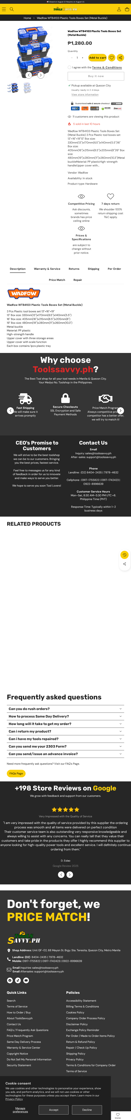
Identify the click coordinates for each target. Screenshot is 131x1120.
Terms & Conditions (107, 67)
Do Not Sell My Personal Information (29, 1059)
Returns (74, 269)
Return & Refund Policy (80, 1042)
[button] (127, 9)
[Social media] (124, 564)
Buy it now (96, 76)
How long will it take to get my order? (40, 724)
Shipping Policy (75, 1053)
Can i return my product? (30, 731)
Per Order (114, 269)
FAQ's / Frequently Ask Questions (27, 1030)
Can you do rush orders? (29, 709)
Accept (53, 1110)
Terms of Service (17, 1006)
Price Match (57, 280)
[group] (13, 88)
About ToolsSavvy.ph (20, 1018)
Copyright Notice (17, 1053)
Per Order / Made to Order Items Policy (90, 1036)
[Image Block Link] (96, 106)
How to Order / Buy (19, 1012)
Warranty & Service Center (23, 1047)
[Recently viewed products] (124, 555)
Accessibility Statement (81, 1000)
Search (11, 1000)
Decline (87, 1110)
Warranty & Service (47, 269)
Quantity (73, 51)
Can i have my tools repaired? (34, 739)
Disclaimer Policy (77, 1024)
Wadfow (83, 172)
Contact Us (14, 1024)
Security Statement (19, 1065)
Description (18, 269)
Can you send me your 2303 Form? (38, 746)
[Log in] (119, 9)
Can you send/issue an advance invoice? (43, 754)
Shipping (93, 269)
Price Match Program (20, 1036)
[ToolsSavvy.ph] (65, 9)
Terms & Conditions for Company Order (91, 1065)
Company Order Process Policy (85, 1018)
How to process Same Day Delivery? (39, 716)
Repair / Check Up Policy (81, 1047)
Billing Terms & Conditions (82, 1006)
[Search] (12, 9)
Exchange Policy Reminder (82, 1030)
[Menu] (4, 9)
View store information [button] (84, 94)
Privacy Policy (14, 1099)
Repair (78, 280)
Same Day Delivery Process (24, 1042)
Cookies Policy (75, 1012)
